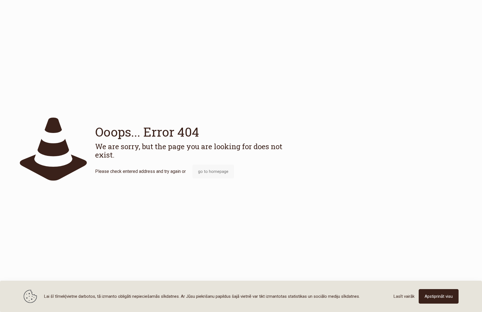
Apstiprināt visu (439, 296)
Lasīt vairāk (404, 296)
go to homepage (213, 171)
